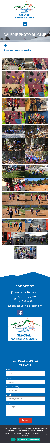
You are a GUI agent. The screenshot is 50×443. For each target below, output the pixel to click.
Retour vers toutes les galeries (17, 50)
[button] (25, 24)
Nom (8, 370)
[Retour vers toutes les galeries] (5, 45)
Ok (13, 439)
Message (9, 403)
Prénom (9, 378)
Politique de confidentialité (28, 439)
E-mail (8, 395)
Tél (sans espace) (12, 387)
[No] (46, 434)
